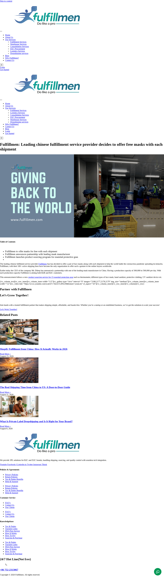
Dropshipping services (19, 53)
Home (7, 35)
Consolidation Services (19, 46)
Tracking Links (11, 529)
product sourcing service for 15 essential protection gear (50, 277)
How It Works (11, 533)
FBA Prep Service (12, 531)
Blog (7, 56)
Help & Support (11, 481)
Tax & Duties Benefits (14, 479)
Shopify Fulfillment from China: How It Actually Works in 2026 (33, 349)
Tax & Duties (10, 526)
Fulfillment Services (18, 42)
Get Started (9, 133)
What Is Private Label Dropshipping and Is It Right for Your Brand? (36, 421)
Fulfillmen (42, 264)
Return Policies (11, 477)
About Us (9, 37)
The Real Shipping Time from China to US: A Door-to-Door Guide (35, 387)
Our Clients (9, 507)
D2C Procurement (17, 49)
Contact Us (9, 60)
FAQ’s (8, 503)
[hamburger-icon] (1, 31)
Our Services (10, 39)
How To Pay (10, 536)
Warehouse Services (18, 44)
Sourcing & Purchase (13, 538)
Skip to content (6, 1)
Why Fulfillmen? (12, 58)
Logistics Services (17, 51)
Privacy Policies (11, 475)
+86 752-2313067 (9, 569)
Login (7, 131)
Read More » (5, 354)
